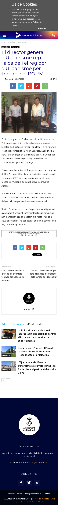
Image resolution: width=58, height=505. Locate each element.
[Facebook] (21, 483)
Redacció (9, 79)
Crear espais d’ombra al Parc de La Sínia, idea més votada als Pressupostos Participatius (36, 351)
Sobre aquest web (14, 493)
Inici (3, 42)
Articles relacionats (12, 324)
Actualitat (5, 47)
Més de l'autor (35, 324)
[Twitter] (29, 483)
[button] (54, 35)
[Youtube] (37, 483)
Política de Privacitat (40, 499)
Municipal (15, 47)
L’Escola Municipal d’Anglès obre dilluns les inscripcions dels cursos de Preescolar (43, 273)
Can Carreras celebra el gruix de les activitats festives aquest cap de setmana (12, 275)
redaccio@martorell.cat (36, 462)
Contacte (47, 493)
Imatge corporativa (33, 493)
